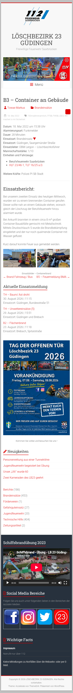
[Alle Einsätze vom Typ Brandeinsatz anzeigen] (34, 138)
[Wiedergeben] (7, 583)
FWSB (55, 116)
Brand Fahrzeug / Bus (18, 276)
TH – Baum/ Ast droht (16, 294)
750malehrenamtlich (37, 116)
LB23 (61, 116)
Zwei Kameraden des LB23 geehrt (23, 477)
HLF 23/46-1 (16, 165)
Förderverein (10, 501)
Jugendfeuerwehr (13, 513)
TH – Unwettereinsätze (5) (18, 308)
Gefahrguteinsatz (13, 507)
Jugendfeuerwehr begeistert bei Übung (26, 465)
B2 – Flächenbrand (14, 323)
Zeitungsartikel (12, 525)
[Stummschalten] (60, 583)
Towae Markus (16, 107)
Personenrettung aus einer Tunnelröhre (26, 459)
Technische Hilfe (13, 519)
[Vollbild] (65, 583)
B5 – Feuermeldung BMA (53, 276)
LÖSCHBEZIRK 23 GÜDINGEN (36, 39)
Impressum (9, 648)
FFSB (49, 116)
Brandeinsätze (43, 107)
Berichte (8, 489)
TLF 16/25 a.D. (34, 165)
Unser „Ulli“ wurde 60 (15, 471)
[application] (36, 567)
